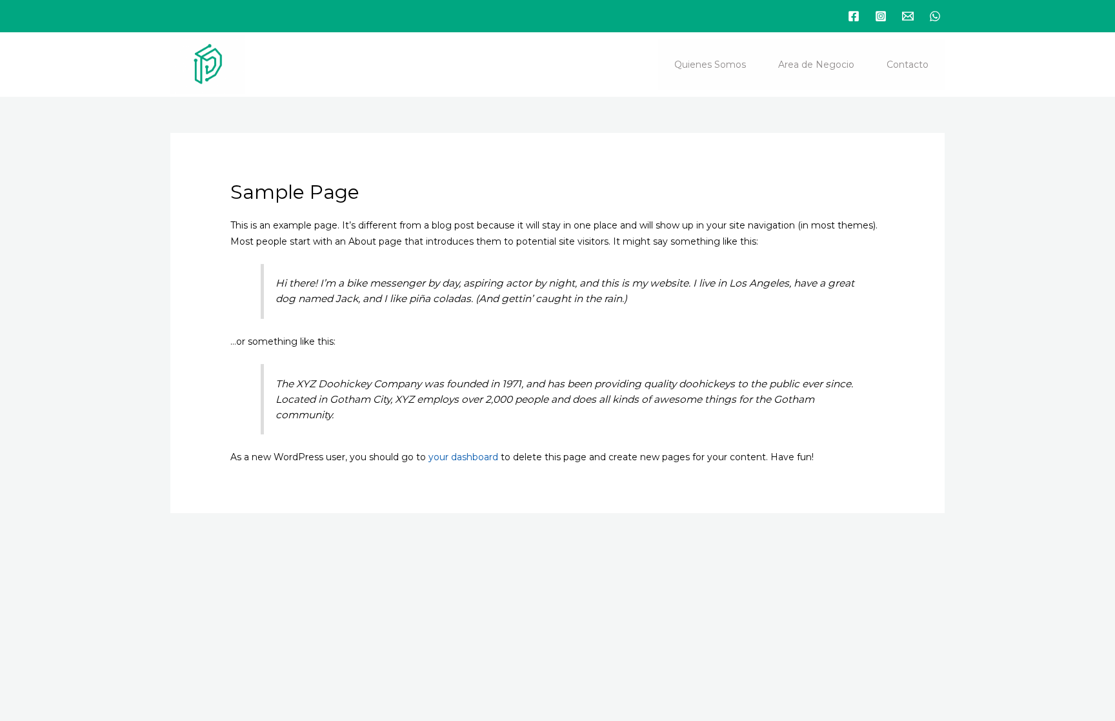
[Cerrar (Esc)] (179, 561)
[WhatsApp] (935, 16)
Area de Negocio (816, 64)
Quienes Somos (710, 64)
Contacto (908, 64)
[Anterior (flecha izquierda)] (24, 584)
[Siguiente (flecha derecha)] (76, 584)
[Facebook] (853, 16)
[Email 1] (908, 16)
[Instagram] (880, 16)
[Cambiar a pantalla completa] (76, 561)
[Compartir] (127, 561)
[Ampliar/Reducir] (24, 561)
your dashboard (463, 457)
